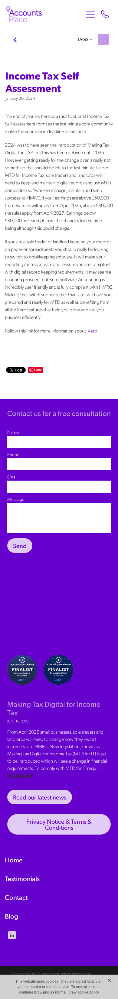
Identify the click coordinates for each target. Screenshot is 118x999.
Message (16, 499)
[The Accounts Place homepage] (44, 14)
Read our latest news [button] (39, 797)
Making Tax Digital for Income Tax (53, 708)
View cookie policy (83, 992)
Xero (92, 330)
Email (12, 477)
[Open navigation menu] (90, 14)
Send (20, 546)
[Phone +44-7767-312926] (105, 14)
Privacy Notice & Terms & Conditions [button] (59, 824)
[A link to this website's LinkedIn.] (12, 935)
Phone (13, 454)
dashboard (50, 973)
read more (20, 776)
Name (13, 432)
